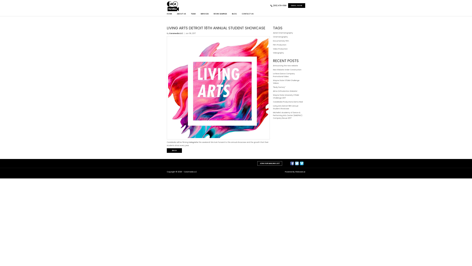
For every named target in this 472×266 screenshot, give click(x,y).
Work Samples (220, 14)
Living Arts (193, 142)
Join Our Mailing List (270, 163)
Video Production (280, 49)
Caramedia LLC (190, 172)
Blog (234, 14)
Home (169, 14)
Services (205, 14)
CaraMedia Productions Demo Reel (288, 102)
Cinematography (280, 37)
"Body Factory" (279, 87)
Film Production (279, 45)
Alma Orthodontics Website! (285, 91)
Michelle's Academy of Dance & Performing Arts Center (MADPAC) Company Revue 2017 (287, 115)
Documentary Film (281, 41)
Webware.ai (300, 172)
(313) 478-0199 (279, 5)
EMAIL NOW (296, 5)
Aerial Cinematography (283, 33)
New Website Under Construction (287, 69)
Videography (278, 53)
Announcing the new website (285, 65)
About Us (181, 14)
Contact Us (248, 14)
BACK (174, 150)
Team (193, 14)
